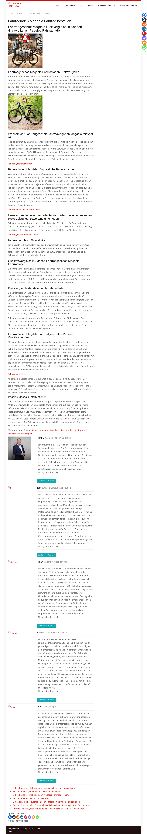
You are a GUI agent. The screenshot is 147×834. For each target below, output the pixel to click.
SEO (81, 6)
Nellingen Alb (60, 562)
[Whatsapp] (37, 817)
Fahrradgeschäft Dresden (20, 163)
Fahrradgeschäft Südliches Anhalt (24, 234)
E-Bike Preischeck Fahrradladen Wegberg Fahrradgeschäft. (41, 794)
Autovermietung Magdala (73, 430)
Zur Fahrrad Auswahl (46, 481)
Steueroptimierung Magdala (45, 430)
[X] (14, 817)
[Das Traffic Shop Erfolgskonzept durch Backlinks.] (17, 5)
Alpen (54, 706)
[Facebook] (10, 817)
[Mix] (33, 817)
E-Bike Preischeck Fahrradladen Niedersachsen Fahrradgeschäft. (44, 788)
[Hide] (146, 52)
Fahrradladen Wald (17, 374)
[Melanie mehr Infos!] (19, 571)
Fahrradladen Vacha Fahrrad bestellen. (31, 798)
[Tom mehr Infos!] (19, 497)
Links (91, 6)
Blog (57, 6)
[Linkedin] (21, 817)
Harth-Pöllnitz (60, 632)
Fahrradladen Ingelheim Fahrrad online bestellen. (36, 791)
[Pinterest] (25, 817)
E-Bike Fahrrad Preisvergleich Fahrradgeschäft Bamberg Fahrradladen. (46, 801)
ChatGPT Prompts (128, 6)
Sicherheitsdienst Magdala (21, 433)
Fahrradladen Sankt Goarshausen (24, 209)
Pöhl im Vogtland (62, 438)
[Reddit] (18, 817)
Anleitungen (69, 6)
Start (10, 13)
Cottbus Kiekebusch (60, 488)
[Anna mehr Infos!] (19, 716)
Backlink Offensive (107, 6)
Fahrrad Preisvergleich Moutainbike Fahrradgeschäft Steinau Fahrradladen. (49, 808)
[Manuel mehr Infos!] (19, 448)
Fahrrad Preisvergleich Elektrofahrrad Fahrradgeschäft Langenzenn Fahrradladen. (52, 805)
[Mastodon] (29, 817)
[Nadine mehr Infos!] (19, 642)
